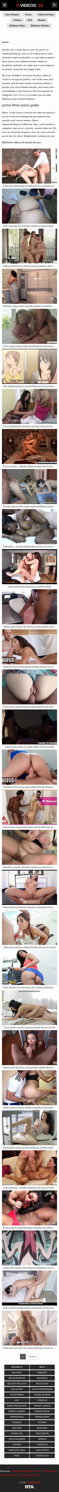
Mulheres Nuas (17, 25)
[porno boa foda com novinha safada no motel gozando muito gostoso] (29, 206)
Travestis (42, 1444)
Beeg (42, 1367)
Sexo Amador (12, 14)
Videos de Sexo (46, 14)
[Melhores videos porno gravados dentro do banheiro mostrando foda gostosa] (29, 286)
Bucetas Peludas (16, 1384)
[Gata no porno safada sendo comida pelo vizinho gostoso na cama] (29, 1288)
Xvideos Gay (42, 1456)
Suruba (17, 1444)
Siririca (42, 1439)
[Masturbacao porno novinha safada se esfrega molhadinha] (29, 1127)
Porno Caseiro (17, 1411)
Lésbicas (42, 1400)
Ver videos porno (9, 1475)
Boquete (42, 1372)
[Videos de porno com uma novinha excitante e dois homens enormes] (29, 246)
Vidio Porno (42, 1450)
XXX (30, 20)
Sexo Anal (42, 1428)
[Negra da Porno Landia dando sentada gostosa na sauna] (29, 646)
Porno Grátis (42, 1411)
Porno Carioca (42, 1406)
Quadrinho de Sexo (30, 1475)
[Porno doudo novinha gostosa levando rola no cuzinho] (29, 1007)
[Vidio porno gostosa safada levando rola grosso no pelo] (29, 927)
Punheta (16, 1422)
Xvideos (15, 1471)
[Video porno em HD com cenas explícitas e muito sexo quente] (29, 1328)
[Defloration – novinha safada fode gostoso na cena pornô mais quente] (29, 526)
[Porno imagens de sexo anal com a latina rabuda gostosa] (29, 967)
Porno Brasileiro (17, 1406)
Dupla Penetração (42, 1389)
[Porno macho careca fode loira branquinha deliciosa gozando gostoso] (29, 326)
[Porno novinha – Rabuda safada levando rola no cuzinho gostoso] (29, 446)
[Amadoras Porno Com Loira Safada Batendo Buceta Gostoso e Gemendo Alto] (29, 767)
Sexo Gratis (42, 1433)
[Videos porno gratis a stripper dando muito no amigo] (29, 726)
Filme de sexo (49, 1471)
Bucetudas (42, 1384)
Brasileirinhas (17, 1378)
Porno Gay (17, 1433)
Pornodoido (17, 1417)
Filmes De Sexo (42, 1395)
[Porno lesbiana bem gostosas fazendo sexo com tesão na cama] (29, 406)
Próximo (32, 1357)
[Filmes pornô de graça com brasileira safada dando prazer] (29, 1047)
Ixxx (17, 1400)
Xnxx (17, 1456)
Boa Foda (17, 1372)
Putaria (42, 1422)
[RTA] (29, 1487)
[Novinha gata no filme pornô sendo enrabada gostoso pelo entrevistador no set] (29, 486)
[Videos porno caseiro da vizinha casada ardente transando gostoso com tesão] (29, 606)
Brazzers (42, 1378)
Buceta (41, 20)
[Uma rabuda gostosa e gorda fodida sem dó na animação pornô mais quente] (29, 366)
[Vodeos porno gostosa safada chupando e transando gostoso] (29, 1087)
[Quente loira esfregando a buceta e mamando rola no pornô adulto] (29, 887)
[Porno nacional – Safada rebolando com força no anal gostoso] (29, 1167)
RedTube (17, 1428)
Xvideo (5, 79)
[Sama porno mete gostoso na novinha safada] (29, 566)
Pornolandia (42, 1417)
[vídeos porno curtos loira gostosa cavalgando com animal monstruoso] (29, 1247)
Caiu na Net (17, 1389)
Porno (28, 14)
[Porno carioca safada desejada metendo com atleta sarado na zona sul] (29, 1207)
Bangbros (16, 1367)
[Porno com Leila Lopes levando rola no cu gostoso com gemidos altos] (29, 166)
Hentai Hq (26, 1471)
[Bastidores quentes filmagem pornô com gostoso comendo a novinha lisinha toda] (29, 847)
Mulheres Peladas (40, 25)
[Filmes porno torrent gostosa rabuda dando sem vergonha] (29, 686)
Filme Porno (18, 95)
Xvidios (17, 20)
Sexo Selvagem (17, 1439)
